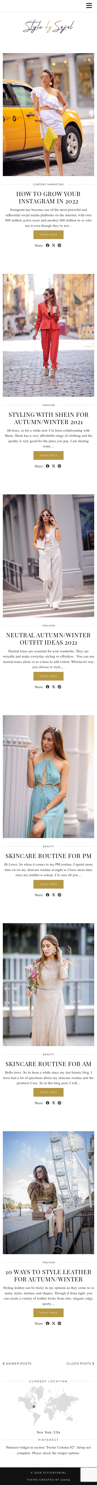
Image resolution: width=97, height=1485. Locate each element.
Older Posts (79, 1363)
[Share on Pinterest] (59, 245)
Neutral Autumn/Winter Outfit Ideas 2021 (48, 638)
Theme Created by (48, 1479)
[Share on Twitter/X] (54, 245)
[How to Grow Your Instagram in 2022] (48, 114)
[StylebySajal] (48, 28)
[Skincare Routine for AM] (48, 984)
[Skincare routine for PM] (48, 776)
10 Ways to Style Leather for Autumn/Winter (49, 1275)
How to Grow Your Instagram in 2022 (48, 197)
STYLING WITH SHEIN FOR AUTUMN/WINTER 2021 (48, 418)
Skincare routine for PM (48, 855)
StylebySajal (55, 1472)
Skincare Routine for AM (48, 1064)
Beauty (48, 846)
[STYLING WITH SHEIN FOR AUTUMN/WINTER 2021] (48, 335)
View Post (48, 234)
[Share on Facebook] (48, 245)
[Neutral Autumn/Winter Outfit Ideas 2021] (48, 555)
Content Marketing (48, 184)
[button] (90, 6)
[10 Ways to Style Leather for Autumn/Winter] (48, 1192)
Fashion (48, 405)
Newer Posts (18, 1363)
